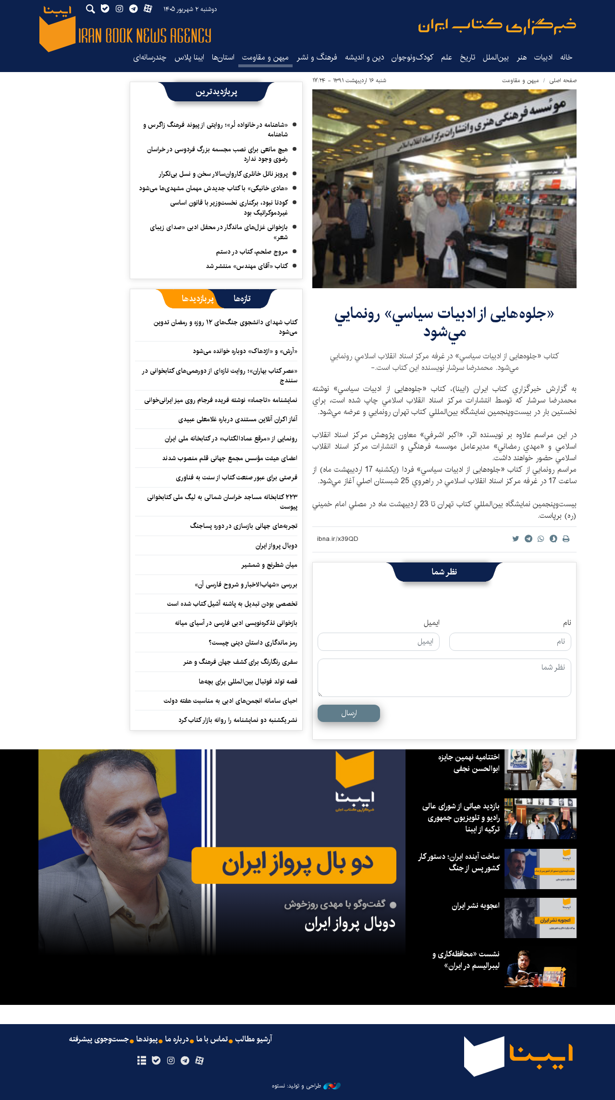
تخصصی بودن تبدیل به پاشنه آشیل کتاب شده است (232, 604)
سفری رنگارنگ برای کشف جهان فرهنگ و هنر (240, 662)
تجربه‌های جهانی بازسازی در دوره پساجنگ (243, 526)
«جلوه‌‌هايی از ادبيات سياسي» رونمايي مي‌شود (444, 322)
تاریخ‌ (467, 57)
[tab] (242, 298)
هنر (522, 57)
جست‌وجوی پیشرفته (99, 1039)
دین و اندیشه (364, 57)
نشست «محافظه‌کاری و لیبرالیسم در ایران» (466, 960)
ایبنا (497, 27)
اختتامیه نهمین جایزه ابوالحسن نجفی (469, 763)
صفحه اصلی (563, 80)
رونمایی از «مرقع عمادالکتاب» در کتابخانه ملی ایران (231, 438)
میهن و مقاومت (265, 57)
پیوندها (147, 1039)
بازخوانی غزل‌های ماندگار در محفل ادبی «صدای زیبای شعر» (219, 232)
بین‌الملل (496, 57)
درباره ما (177, 1039)
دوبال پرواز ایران (276, 545)
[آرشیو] (141, 1061)
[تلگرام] (185, 1061)
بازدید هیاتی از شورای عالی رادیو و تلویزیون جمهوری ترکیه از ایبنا (461, 818)
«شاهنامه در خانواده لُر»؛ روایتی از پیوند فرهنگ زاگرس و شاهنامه (215, 130)
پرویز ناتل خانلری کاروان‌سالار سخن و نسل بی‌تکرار (223, 174)
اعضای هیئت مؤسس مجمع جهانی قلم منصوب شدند (229, 458)
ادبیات (543, 57)
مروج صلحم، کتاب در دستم (252, 251)
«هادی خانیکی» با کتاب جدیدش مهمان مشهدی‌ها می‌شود (213, 188)
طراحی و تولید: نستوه (296, 1086)
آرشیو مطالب (253, 1039)
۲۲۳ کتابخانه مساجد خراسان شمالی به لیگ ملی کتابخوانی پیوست (222, 502)
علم (446, 57)
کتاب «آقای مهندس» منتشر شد (247, 266)
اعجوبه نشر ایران (476, 905)
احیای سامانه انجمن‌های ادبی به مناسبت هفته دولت (230, 701)
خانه (566, 57)
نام (567, 623)
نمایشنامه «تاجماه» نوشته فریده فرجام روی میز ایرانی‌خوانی (220, 400)
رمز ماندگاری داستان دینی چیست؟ (253, 642)
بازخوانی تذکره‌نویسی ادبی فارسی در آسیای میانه (236, 623)
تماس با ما (212, 1039)
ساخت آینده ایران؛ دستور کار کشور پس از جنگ (459, 862)
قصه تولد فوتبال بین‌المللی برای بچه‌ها (248, 681)
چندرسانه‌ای (150, 57)
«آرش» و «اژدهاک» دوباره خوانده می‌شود (245, 351)
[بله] (156, 1061)
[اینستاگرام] (170, 1061)
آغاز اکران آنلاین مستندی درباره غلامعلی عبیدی (237, 419)
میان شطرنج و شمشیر (269, 565)
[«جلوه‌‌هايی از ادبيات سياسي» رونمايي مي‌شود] (444, 188)
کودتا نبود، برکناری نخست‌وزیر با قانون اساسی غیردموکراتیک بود (229, 207)
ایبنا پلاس (189, 57)
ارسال (349, 713)
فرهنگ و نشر (316, 57)
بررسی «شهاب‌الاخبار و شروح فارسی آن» (246, 584)
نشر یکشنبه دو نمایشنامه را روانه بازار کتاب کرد (237, 720)
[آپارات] (200, 1061)
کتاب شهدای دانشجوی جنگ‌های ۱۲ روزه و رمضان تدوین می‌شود (225, 327)
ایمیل (432, 623)
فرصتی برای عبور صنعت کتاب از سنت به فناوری (236, 477)
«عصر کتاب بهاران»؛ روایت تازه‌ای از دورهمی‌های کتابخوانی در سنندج (220, 376)
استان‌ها (223, 57)
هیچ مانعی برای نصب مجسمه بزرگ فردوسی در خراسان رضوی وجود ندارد (217, 154)
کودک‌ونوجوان (412, 57)
